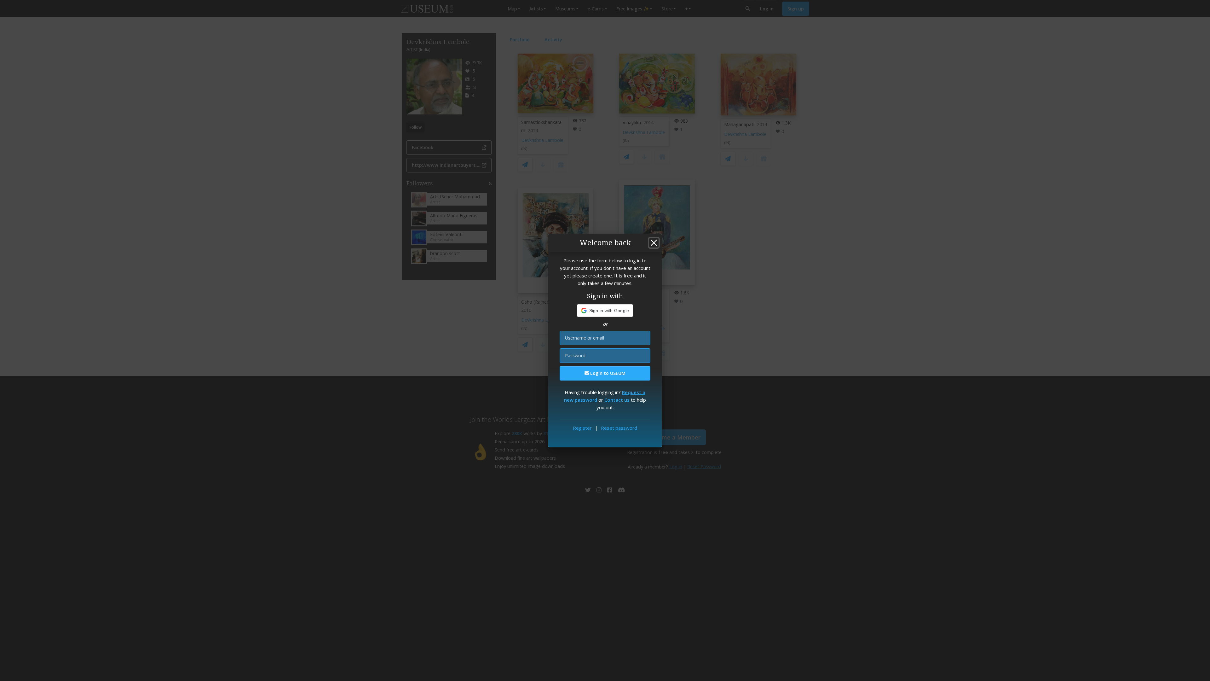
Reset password (619, 428)
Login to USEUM (607, 373)
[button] (605, 310)
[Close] (654, 242)
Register (582, 428)
